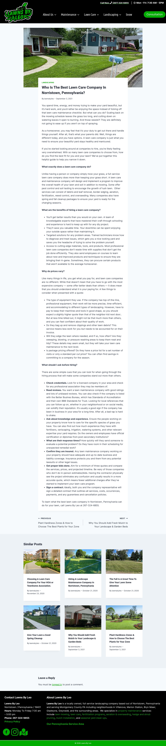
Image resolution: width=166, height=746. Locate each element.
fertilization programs (93, 714)
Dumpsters (87, 32)
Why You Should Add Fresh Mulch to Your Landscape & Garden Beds (108, 522)
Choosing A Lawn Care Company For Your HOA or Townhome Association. (40, 582)
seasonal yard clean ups (93, 718)
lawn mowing (62, 714)
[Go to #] (23, 732)
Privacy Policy (12, 721)
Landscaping (48, 82)
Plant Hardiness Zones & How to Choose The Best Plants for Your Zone (58, 522)
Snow (129, 14)
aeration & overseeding (118, 714)
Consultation (154, 14)
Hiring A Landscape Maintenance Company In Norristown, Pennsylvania (81, 582)
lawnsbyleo (49, 99)
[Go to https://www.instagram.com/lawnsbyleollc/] (14, 732)
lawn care (75, 714)
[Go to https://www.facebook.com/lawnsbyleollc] (6, 732)
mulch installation (65, 718)
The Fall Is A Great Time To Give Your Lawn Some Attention (122, 582)
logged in (57, 684)
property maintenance (130, 710)
